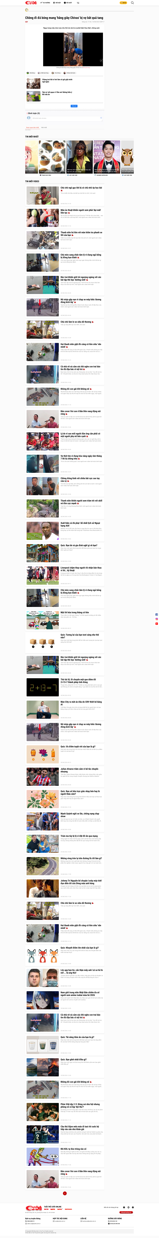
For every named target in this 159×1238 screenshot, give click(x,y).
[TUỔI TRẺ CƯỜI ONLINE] (33, 1212)
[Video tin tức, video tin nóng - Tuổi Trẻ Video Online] (61, 1213)
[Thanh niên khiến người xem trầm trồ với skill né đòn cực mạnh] (43, 512)
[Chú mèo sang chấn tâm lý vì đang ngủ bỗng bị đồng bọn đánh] (43, 266)
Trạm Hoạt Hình (46, 178)
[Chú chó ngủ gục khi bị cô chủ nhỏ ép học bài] (43, 199)
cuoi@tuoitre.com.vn (60, 1224)
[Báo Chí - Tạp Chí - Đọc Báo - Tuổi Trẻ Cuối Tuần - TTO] (53, 1213)
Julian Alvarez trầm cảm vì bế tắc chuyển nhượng (79, 774)
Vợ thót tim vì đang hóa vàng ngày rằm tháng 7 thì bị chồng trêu (81, 461)
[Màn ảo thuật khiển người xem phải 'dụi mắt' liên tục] (43, 221)
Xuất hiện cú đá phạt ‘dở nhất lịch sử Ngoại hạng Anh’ (80, 528)
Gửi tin (124, 2)
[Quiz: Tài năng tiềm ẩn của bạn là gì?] (43, 1048)
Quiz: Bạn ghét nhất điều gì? (74, 1063)
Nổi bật (58, 3)
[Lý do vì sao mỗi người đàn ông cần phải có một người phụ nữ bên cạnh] (43, 445)
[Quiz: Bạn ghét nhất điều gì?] (43, 1071)
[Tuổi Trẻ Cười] (133, 1211)
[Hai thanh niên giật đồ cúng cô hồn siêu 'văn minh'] (43, 356)
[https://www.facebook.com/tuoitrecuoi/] (124, 1211)
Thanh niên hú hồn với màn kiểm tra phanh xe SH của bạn (81, 237)
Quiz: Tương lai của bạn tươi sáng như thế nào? (80, 639)
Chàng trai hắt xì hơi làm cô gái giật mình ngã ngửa (57, 80)
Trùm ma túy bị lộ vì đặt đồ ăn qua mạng (79, 839)
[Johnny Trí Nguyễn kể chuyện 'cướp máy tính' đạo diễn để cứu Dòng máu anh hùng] (43, 892)
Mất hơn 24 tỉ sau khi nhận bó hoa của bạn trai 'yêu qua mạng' (79, 174)
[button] (77, 3)
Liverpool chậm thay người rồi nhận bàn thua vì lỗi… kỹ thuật (81, 572)
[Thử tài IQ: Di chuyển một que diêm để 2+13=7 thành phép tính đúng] (43, 691)
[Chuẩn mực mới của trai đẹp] (52, 160)
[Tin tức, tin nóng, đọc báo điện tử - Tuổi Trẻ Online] (47, 1213)
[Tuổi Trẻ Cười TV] (128, 1211)
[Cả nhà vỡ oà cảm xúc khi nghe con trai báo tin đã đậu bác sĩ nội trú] (43, 378)
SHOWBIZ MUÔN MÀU (102, 178)
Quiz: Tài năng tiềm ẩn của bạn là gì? (77, 1040)
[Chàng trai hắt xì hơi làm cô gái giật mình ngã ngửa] (33, 83)
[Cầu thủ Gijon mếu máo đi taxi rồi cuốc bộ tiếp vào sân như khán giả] (43, 1138)
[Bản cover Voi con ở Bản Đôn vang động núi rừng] (43, 423)
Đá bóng (32, 73)
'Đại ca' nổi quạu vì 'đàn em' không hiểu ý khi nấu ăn (57, 93)
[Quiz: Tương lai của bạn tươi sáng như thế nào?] (43, 646)
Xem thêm (64, 1197)
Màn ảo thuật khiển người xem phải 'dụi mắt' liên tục (81, 215)
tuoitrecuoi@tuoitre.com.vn (89, 1224)
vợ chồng (57, 73)
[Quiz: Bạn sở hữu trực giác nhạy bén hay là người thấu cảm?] (43, 803)
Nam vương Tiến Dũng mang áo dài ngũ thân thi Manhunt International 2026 (107, 174)
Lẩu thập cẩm (73, 178)
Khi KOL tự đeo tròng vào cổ (73, 1152)
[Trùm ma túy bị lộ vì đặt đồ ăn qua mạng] (43, 847)
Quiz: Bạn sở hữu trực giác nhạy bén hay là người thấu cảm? (80, 796)
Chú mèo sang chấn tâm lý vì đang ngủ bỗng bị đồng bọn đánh (81, 259)
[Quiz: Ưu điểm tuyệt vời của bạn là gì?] (43, 758)
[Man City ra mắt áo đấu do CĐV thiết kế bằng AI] (43, 713)
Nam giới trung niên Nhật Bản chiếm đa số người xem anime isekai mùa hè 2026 (80, 997)
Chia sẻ (74, 106)
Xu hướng (46, 3)
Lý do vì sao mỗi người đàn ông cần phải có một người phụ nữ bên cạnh (80, 438)
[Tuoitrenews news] (68, 1213)
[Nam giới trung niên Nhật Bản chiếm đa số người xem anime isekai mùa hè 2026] (43, 1004)
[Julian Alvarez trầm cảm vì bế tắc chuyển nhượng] (43, 780)
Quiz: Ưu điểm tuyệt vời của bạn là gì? (78, 750)
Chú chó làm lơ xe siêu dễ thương (76, 325)
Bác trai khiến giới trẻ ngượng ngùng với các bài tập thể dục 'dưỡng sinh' (81, 282)
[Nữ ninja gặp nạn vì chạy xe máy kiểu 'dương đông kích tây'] (43, 311)
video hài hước (71, 73)
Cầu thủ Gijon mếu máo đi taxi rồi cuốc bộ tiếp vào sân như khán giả (80, 1131)
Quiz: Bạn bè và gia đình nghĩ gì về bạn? (79, 549)
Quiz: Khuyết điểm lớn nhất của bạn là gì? (80, 951)
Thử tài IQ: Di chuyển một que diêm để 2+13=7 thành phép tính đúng (78, 684)
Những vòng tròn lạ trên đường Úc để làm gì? (81, 862)
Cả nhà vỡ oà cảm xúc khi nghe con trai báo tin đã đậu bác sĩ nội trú (80, 371)
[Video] (79, 11)
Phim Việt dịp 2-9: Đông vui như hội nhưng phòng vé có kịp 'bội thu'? (80, 1109)
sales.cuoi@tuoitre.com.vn (33, 1227)
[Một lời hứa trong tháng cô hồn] (43, 624)
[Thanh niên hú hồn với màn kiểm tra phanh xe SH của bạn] (43, 244)
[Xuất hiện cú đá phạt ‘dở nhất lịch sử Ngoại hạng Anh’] (43, 534)
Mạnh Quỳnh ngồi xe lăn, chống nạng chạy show (80, 818)
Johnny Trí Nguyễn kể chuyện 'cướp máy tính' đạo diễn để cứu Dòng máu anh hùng (81, 885)
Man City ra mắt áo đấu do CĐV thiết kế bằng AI (81, 707)
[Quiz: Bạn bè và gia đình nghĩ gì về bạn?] (43, 557)
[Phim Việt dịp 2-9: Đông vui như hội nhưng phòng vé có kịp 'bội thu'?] (43, 1116)
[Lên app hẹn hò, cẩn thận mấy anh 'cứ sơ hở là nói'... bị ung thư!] (43, 981)
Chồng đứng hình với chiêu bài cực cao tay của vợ (80, 483)
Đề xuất (69, 3)
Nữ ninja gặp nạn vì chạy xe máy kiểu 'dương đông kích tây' (81, 304)
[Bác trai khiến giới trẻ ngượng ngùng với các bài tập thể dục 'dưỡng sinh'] (43, 288)
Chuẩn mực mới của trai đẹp (48, 175)
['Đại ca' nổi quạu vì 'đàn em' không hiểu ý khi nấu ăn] (33, 96)
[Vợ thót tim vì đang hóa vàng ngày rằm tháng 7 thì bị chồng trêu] (43, 467)
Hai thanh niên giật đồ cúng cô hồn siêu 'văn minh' (81, 349)
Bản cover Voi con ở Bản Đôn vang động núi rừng (81, 416)
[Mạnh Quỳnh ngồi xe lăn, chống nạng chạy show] (43, 825)
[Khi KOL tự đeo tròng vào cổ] (43, 1160)
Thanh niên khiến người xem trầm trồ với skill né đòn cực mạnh (81, 505)
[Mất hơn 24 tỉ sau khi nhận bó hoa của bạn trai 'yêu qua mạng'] (79, 160)
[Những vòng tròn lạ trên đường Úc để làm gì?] (43, 870)
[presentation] (25, 160)
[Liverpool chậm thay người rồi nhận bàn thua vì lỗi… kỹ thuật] (43, 579)
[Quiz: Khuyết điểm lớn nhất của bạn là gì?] (43, 959)
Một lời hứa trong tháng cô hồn (75, 616)
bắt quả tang (86, 67)
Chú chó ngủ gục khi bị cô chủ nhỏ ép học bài (81, 191)
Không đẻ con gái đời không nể (75, 392)
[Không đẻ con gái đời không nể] (43, 400)
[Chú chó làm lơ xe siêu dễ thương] (43, 333)
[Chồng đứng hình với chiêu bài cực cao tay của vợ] (43, 490)
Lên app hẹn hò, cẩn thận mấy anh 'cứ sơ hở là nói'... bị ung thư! (82, 975)
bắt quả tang (45, 73)
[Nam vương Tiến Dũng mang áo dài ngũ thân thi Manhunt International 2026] (107, 160)
